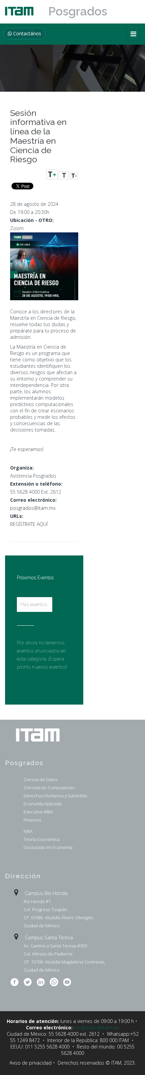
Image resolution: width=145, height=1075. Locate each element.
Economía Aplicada (43, 804)
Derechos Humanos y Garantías (55, 796)
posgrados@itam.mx (33, 508)
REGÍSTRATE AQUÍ (29, 524)
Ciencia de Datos (40, 779)
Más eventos (33, 604)
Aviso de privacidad (30, 1063)
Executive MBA (38, 812)
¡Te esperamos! (27, 449)
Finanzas (32, 820)
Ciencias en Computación (49, 788)
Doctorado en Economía (48, 847)
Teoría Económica (42, 839)
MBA (28, 831)
